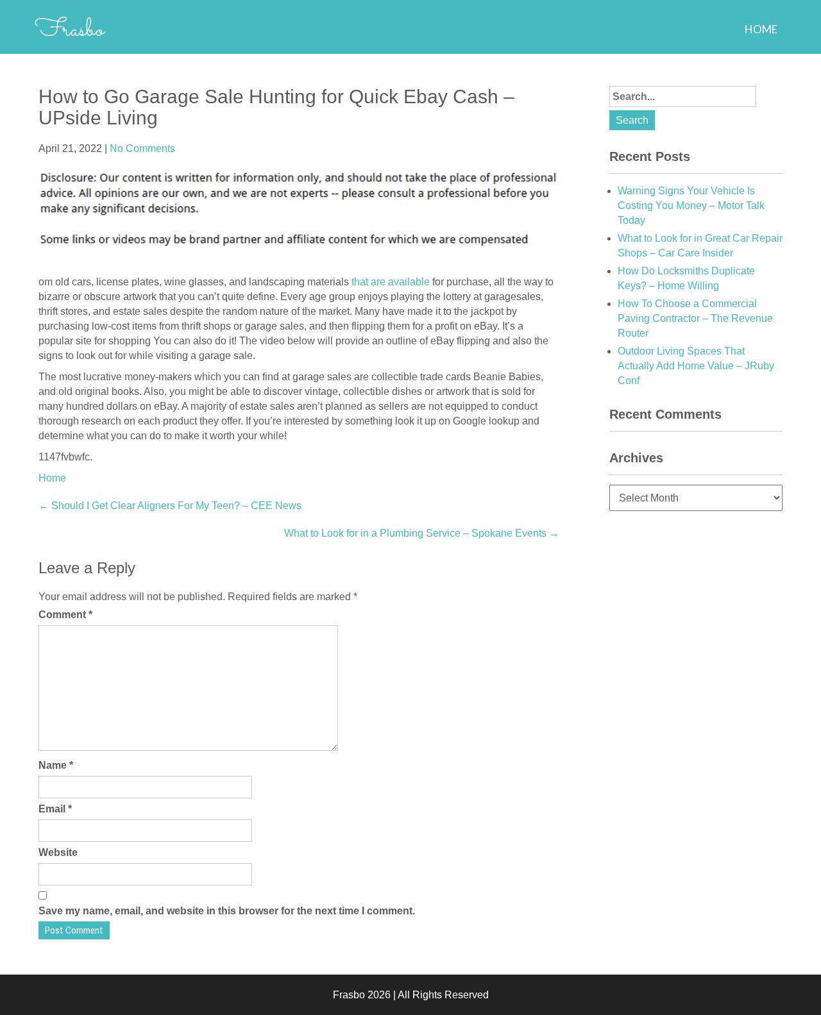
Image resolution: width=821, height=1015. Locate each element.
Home (761, 29)
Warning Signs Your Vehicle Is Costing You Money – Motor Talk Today (691, 205)
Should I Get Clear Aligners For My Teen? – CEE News (169, 505)
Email (55, 808)
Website (58, 852)
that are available (390, 281)
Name (55, 765)
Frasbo (69, 30)
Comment (65, 614)
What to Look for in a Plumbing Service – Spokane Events (421, 533)
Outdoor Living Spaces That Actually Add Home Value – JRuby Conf (696, 366)
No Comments (142, 148)
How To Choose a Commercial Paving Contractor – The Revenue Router (695, 318)
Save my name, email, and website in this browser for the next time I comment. (226, 910)
